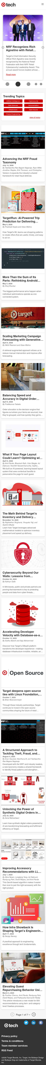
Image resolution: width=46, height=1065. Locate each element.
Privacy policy (9, 1036)
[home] (8, 4)
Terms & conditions (12, 1041)
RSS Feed (6, 1050)
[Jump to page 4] (36, 84)
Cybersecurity (33, 101)
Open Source (33, 110)
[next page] (43, 47)
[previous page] (2, 47)
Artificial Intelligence (13, 101)
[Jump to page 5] (41, 84)
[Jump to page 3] (28, 84)
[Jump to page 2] (18, 84)
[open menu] (42, 4)
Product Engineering (13, 114)
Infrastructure (13, 110)
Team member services (14, 1045)
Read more (11, 74)
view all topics (34, 117)
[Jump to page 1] (7, 84)
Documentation (33, 105)
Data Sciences (13, 105)
